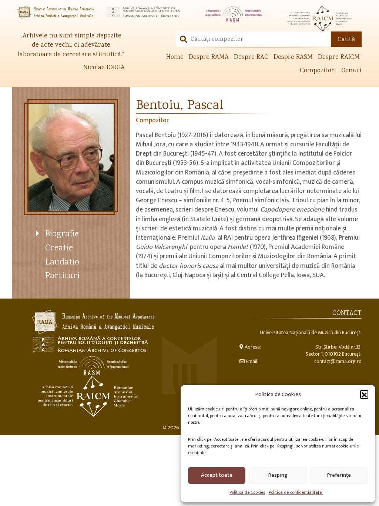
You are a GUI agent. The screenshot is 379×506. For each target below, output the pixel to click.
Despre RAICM (339, 57)
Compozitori (318, 71)
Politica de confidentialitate (296, 492)
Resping (278, 475)
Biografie (62, 234)
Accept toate (216, 475)
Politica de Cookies (247, 492)
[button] (364, 394)
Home (175, 57)
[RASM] (234, 14)
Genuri (351, 71)
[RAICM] (323, 18)
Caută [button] (346, 39)
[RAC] (145, 12)
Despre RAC (251, 57)
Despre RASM (293, 57)
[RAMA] (56, 12)
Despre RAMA (209, 57)
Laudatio (62, 262)
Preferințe (339, 475)
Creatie (59, 248)
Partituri (62, 276)
